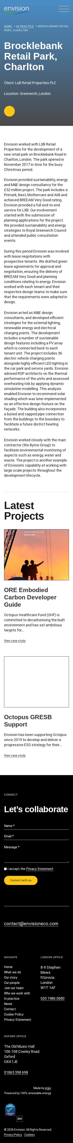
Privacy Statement (39, 869)
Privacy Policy (13, 1134)
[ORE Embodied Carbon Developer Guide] (36, 554)
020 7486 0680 (52, 998)
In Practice (25, 26)
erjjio (48, 1088)
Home (8, 26)
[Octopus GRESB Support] (36, 681)
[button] (64, 9)
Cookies (29, 1134)
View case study (15, 640)
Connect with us (20, 880)
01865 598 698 (16, 1072)
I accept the (30, 869)
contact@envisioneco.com (31, 923)
